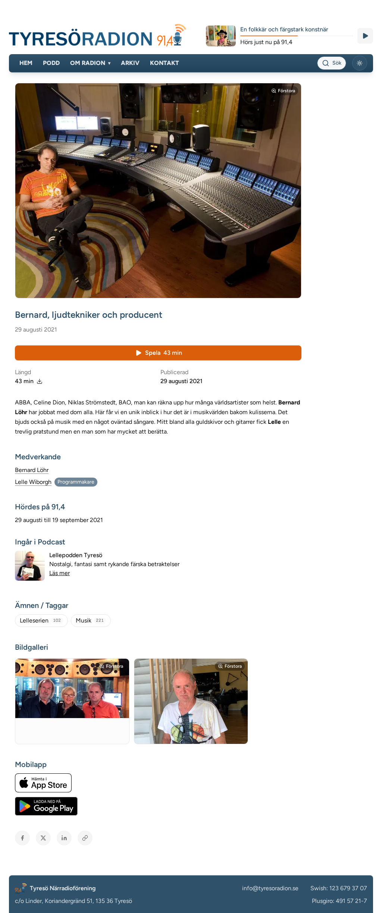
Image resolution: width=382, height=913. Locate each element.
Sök (336, 63)
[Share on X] (43, 837)
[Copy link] (85, 837)
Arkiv (130, 62)
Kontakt (164, 62)
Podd (51, 62)
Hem (25, 62)
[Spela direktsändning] (365, 36)
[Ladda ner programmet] (40, 381)
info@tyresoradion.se (270, 888)
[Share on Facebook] (22, 837)
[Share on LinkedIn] (64, 837)
